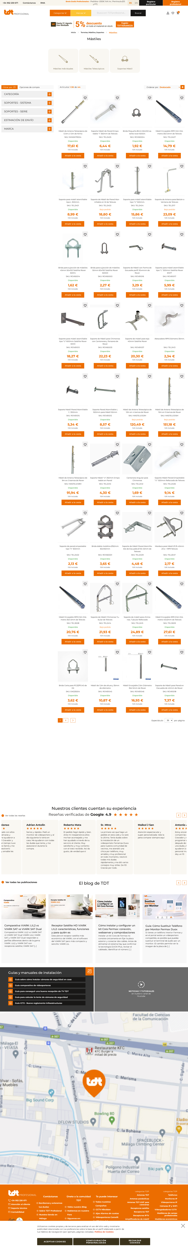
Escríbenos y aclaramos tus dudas (50, 1205)
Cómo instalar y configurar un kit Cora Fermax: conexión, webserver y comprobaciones (116, 929)
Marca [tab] (9, 128)
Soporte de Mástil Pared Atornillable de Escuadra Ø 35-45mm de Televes (137, 548)
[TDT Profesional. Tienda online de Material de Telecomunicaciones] (16, 13)
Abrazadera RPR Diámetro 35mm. (170, 339)
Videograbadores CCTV (166, 1209)
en (136, 3)
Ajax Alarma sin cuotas (107, 1213)
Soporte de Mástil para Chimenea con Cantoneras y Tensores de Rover (105, 341)
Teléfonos (172, 1195)
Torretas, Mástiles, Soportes (92, 32)
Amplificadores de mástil (137, 1219)
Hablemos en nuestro (78, 1213)
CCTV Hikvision (103, 1209)
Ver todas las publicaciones (21, 882)
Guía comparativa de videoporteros (33, 985)
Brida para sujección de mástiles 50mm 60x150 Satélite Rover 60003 (105, 270)
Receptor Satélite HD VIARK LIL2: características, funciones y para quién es (70, 929)
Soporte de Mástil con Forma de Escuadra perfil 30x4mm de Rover (137, 270)
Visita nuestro (77, 1207)
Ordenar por (152, 87)
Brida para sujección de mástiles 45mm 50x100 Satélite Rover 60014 (72, 270)
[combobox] (111, 13)
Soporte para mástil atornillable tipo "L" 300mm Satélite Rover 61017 (169, 270)
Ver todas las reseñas (15, 815)
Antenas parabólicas (139, 1199)
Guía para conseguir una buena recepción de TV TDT (42, 991)
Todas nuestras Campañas (103, 1204)
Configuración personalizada (96, 1241)
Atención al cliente (20, 1204)
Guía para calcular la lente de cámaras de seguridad (41, 997)
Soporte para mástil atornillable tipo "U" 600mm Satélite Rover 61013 (73, 341)
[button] (85, 97)
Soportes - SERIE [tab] (16, 111)
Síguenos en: (74, 1218)
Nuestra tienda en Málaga (48, 1216)
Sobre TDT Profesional (50, 1211)
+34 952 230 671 (19, 1200)
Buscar (138, 13)
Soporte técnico (19, 1208)
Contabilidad (17, 1212)
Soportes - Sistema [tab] (17, 102)
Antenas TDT (143, 1195)
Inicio (73, 32)
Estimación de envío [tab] (18, 120)
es (130, 3)
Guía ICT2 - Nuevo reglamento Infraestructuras (38, 1003)
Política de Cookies (104, 1232)
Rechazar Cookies (135, 1241)
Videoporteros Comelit (107, 1217)
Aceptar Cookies (55, 1241)
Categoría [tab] (11, 94)
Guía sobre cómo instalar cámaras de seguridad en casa (43, 979)
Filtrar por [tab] (7, 87)
